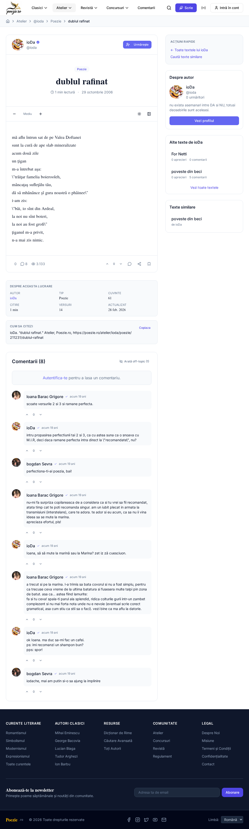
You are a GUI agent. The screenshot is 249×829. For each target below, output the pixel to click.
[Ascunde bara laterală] (149, 114)
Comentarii (146, 8)
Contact (208, 764)
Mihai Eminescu (67, 733)
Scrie (189, 8)
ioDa (13, 298)
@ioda (39, 21)
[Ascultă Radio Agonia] (203, 7)
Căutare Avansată (118, 741)
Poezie (56, 21)
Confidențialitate (215, 756)
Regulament (162, 756)
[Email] (163, 819)
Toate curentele (18, 764)
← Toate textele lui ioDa (189, 50)
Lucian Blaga (65, 748)
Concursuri (115, 8)
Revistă (87, 8)
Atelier (61, 8)
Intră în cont (229, 8)
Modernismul (16, 748)
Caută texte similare (186, 57)
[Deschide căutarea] (169, 7)
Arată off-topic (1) (136, 361)
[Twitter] (146, 819)
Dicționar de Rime (118, 733)
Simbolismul (15, 741)
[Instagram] (137, 819)
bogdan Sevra (39, 463)
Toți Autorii (112, 748)
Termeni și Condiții (216, 748)
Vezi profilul (204, 121)
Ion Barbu (62, 764)
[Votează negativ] (120, 263)
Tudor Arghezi (66, 756)
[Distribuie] (139, 264)
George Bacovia (67, 741)
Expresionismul (17, 756)
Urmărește (141, 44)
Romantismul (16, 733)
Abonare (232, 792)
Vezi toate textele (204, 187)
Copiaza (145, 328)
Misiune (208, 741)
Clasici (37, 8)
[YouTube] (155, 819)
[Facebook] (128, 819)
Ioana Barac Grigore (45, 396)
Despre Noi (211, 733)
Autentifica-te (55, 377)
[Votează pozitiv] (107, 263)
